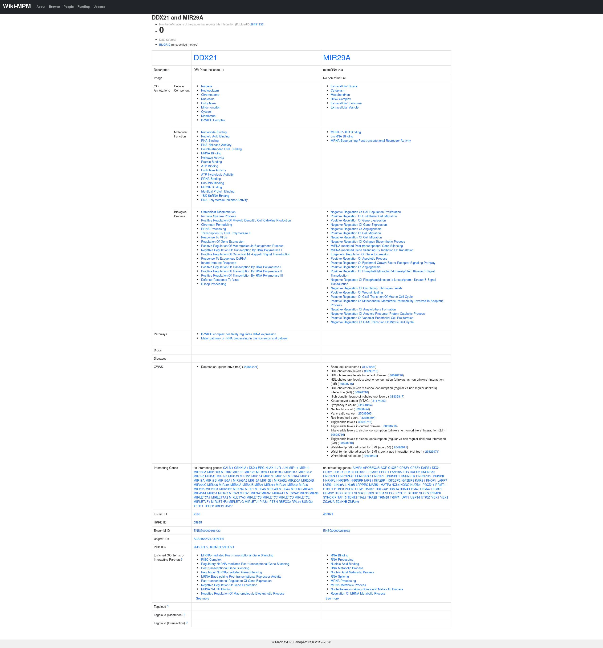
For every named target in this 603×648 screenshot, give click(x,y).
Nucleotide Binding (214, 132)
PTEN (273, 501)
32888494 (365, 404)
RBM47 (425, 489)
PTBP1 (328, 489)
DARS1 (426, 467)
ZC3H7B (341, 501)
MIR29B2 (225, 489)
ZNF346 (353, 501)
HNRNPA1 (330, 476)
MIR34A (260, 489)
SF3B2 (358, 493)
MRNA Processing (343, 580)
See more (202, 598)
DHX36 (349, 472)
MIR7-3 (234, 493)
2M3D (198, 547)
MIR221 (281, 484)
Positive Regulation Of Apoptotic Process (359, 258)
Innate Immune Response (218, 262)
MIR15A (256, 476)
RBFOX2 (285, 501)
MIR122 (249, 472)
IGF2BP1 (380, 480)
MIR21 (258, 484)
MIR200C (200, 484)
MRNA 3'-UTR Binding (346, 132)
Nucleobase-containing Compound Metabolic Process (367, 589)
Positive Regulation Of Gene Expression (358, 220)
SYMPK (435, 493)
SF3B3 (369, 493)
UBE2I (219, 505)
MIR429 (307, 489)
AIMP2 (357, 467)
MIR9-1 (245, 493)
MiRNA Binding (211, 187)
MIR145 (233, 476)
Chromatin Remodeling (216, 224)
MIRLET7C (270, 497)
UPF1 (405, 497)
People (69, 6)
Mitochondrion (210, 107)
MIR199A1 (225, 480)
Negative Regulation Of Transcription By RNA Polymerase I (241, 250)
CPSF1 (404, 467)
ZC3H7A (329, 501)
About (41, 6)
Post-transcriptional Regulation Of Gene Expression (236, 580)
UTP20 (425, 497)
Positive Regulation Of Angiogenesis (356, 267)
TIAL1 (362, 497)
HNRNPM (343, 480)
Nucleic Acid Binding (215, 136)
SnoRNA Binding (212, 183)
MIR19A (253, 480)
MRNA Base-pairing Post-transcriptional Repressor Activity (371, 140)
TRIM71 (395, 497)
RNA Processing (342, 559)
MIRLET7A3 (237, 497)
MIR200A (294, 480)
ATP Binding (209, 166)
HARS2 (415, 472)
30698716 (370, 371)
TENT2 (352, 497)
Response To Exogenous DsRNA (223, 258)
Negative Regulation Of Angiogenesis (356, 228)
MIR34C (284, 489)
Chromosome (210, 94)
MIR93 (304, 493)
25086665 (364, 413)
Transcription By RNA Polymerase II (226, 233)
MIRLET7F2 (219, 501)
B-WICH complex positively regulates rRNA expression (238, 334)
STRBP (413, 493)
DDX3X (338, 472)
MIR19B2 (280, 480)
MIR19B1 (266, 480)
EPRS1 (384, 472)
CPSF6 (415, 467)
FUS (406, 472)
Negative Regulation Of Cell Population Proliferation (366, 211)
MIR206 (224, 484)
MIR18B (211, 480)
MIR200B (307, 480)
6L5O (230, 547)
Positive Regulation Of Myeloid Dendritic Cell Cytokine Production (246, 220)
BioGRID (165, 44)
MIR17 (304, 476)
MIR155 (245, 476)
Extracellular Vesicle (345, 107)
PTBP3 (339, 489)
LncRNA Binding (342, 136)
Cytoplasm (208, 103)
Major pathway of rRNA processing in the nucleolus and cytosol (244, 338)
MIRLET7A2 (219, 497)
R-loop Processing (213, 284)
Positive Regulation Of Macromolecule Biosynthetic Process (242, 245)
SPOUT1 (401, 493)
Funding (83, 6)
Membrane (208, 115)
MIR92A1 (278, 493)
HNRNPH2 (408, 476)
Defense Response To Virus (220, 279)
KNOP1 (431, 480)
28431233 (257, 24)
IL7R (277, 467)
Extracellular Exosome (346, 103)
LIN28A (339, 484)
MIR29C (238, 489)
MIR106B (213, 472)
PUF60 (349, 489)
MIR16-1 (281, 476)
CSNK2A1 (241, 467)
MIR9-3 (266, 493)
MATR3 (386, 484)
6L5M (214, 547)
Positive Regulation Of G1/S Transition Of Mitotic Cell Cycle (372, 296)
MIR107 (226, 472)
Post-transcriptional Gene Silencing (225, 568)
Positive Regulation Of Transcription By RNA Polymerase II (241, 271)
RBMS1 (436, 489)
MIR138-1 (290, 472)
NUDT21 (416, 484)
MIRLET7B (254, 497)
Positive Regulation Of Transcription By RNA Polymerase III (242, 275)
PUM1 (359, 489)
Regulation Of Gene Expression (222, 241)
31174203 (368, 366)
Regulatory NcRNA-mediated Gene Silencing (231, 572)
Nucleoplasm (210, 90)
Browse (54, 6)
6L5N (222, 547)
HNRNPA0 (428, 472)
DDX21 (205, 57)
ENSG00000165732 (207, 530)
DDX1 (436, 467)
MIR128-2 (276, 472)
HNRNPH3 (423, 476)
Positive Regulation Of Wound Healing (357, 292)
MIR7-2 (223, 493)
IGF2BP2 (394, 480)
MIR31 (249, 489)
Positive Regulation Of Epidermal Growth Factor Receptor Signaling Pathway (383, 262)
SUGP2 (424, 493)
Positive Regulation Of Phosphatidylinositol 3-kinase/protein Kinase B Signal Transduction (383, 273)
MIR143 (222, 476)
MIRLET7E (302, 497)
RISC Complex (341, 99)
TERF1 (198, 505)
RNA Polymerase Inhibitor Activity (224, 199)
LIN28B (350, 484)
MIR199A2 (240, 480)
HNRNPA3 (364, 476)
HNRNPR (356, 480)
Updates (99, 6)
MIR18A (199, 480)
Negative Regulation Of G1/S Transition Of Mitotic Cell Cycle (372, 322)
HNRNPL (329, 480)
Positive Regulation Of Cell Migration (356, 233)
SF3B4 (379, 493)
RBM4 (404, 489)
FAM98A (396, 472)
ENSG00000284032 (336, 530)
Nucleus (206, 86)
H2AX (269, 467)
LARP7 (442, 480)
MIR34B (272, 489)
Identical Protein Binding (217, 191)
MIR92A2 (292, 493)
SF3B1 (348, 493)
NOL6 (395, 484)
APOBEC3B (371, 467)
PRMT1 (440, 484)
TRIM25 (383, 497)
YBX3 (444, 497)
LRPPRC (362, 484)
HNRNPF (378, 476)
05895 (198, 522)
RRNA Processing (213, 228)
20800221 (250, 366)
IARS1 (368, 480)
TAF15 (342, 497)
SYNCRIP (330, 497)
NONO (404, 484)
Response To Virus (214, 237)
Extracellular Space (344, 86)
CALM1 (228, 467)
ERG (261, 467)
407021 (328, 514)
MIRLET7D (286, 497)
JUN (285, 467)
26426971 (400, 447)
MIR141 (210, 476)
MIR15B (268, 476)
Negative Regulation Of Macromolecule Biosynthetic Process (243, 593)
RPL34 (296, 501)
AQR (384, 467)
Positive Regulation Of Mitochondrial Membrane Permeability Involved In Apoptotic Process (387, 302)
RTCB (339, 493)
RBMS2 (328, 493)
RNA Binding (210, 140)
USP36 (415, 497)
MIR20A (235, 484)
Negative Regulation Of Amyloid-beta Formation (363, 309)
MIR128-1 (262, 472)
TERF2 (209, 505)
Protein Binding (211, 161)
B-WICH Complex (213, 120)
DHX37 (360, 472)
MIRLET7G (236, 501)
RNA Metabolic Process (347, 568)
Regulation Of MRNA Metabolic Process (358, 593)
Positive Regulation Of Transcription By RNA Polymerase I (241, 267)
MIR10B (238, 472)
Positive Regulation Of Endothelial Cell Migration (364, 216)
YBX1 (435, 497)
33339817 (396, 396)
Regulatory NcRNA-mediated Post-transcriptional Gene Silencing (245, 563)
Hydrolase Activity (213, 170)
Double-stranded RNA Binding (221, 149)
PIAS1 (264, 501)
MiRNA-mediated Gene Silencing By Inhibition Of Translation (372, 250)
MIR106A (200, 472)
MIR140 (199, 476)
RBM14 (394, 489)
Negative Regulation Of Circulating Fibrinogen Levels (367, 288)
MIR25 (303, 484)
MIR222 (292, 484)
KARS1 (420, 480)
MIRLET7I (252, 501)
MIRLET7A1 (202, 497)
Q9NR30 (218, 538)
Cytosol (206, 111)
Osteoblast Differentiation (218, 211)
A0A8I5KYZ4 (203, 538)
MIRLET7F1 (202, 501)
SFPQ (389, 493)
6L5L (206, 547)
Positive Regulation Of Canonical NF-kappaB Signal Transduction (245, 254)
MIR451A (200, 493)
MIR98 (314, 493)
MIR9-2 (256, 493)
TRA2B (372, 497)
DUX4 (253, 467)
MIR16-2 (293, 476)
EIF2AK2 (372, 472)
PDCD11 (428, 484)
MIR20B (247, 484)
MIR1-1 (293, 467)
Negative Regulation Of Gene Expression (359, 224)
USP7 (229, 505)
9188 (197, 514)
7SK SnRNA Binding (215, 195)
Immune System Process (218, 216)
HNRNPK (438, 476)
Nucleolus (208, 99)
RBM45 (414, 489)
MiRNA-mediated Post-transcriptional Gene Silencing (367, 245)
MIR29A (336, 57)
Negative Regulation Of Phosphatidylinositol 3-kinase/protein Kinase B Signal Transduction (383, 281)
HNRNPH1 (393, 476)
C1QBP (393, 467)
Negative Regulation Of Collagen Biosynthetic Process (368, 241)
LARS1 (328, 484)
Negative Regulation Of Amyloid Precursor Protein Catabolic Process (378, 313)
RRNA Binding (211, 178)
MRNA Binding (211, 153)
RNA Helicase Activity (216, 144)
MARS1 (374, 484)
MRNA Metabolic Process (348, 585)
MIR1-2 (304, 467)
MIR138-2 (305, 472)
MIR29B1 (212, 489)
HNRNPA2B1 (347, 476)
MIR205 (212, 484)
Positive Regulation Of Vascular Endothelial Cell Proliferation (372, 317)
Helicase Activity (212, 157)
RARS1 (370, 489)
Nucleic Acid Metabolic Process (352, 572)
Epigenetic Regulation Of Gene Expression (360, 254)
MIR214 (269, 484)
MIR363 (296, 489)
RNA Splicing (340, 576)
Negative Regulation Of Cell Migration (356, 237)
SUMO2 (307, 501)
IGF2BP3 (407, 480)
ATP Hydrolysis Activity (217, 174)
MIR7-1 (212, 493)
